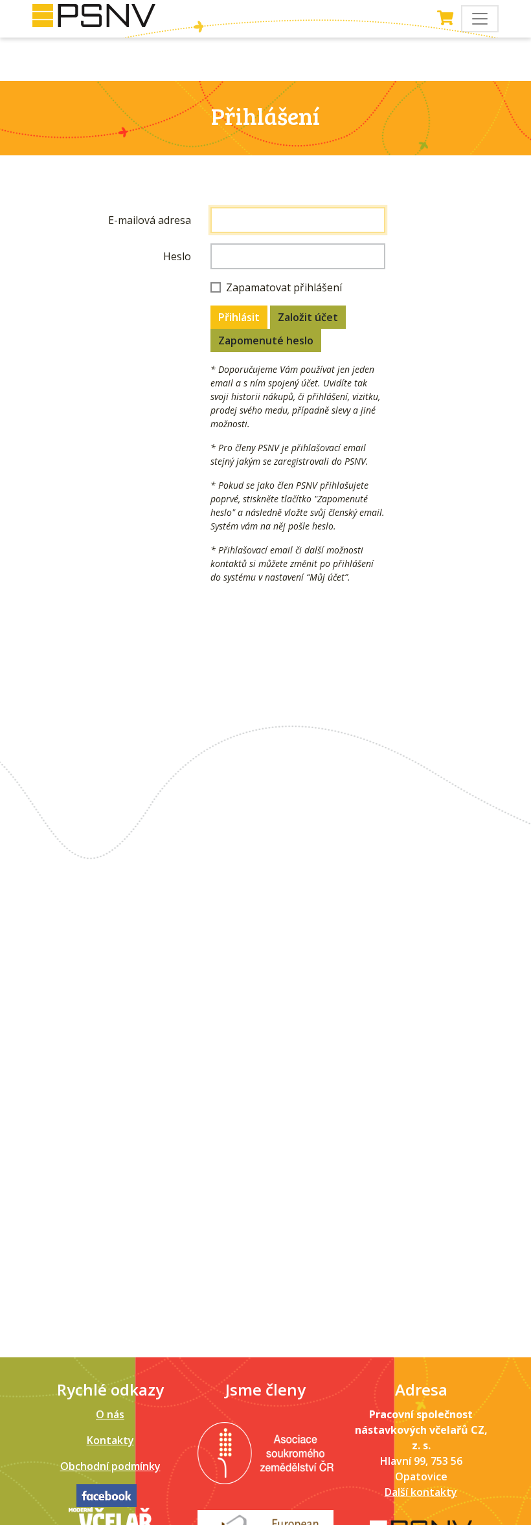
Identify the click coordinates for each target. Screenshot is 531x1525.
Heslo (177, 256)
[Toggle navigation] (480, 18)
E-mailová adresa (149, 220)
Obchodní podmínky (110, 1466)
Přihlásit (239, 317)
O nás (110, 1414)
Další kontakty (421, 1492)
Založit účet (308, 317)
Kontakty (110, 1440)
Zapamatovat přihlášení (284, 287)
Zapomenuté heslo (265, 340)
